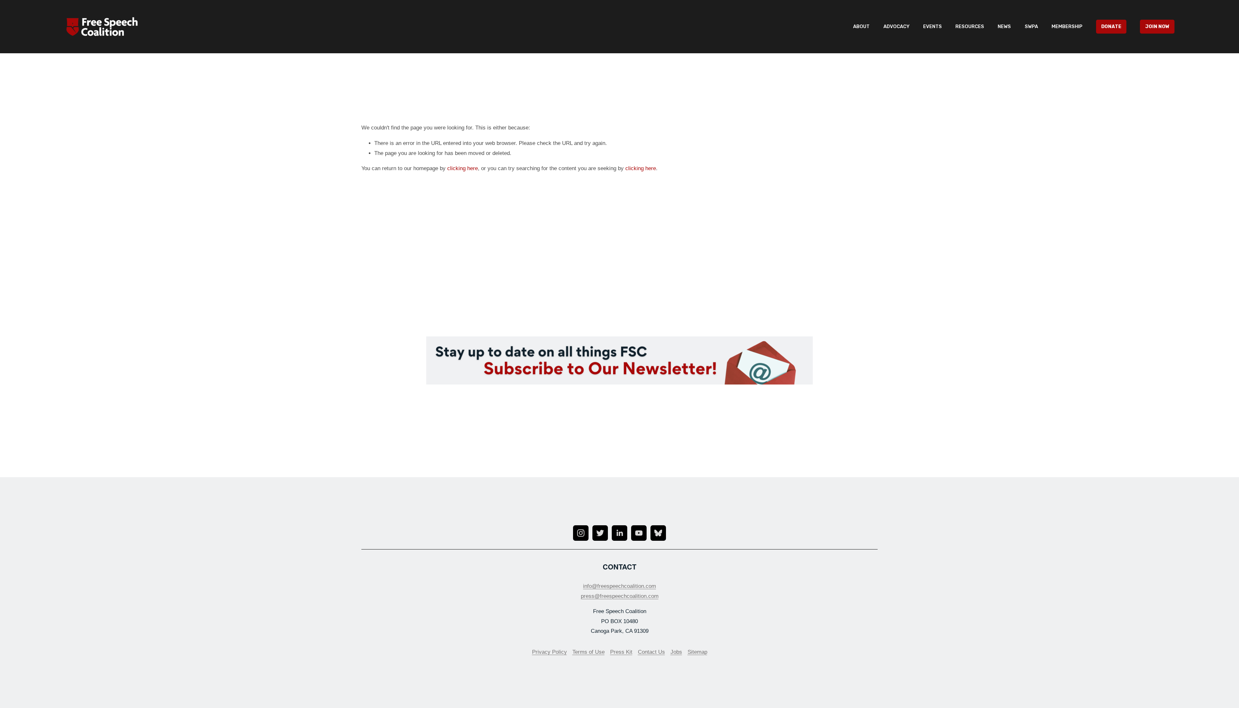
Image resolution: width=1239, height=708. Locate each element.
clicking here (462, 168)
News (1004, 26)
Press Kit (621, 652)
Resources (969, 26)
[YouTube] (639, 533)
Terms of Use (588, 652)
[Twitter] (600, 533)
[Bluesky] (658, 533)
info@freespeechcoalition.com (619, 586)
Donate (1111, 26)
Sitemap (697, 652)
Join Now (1157, 26)
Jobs (676, 652)
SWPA (1031, 26)
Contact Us (651, 652)
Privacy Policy (549, 652)
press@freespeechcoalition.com (620, 596)
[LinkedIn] (619, 533)
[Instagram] (581, 533)
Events (932, 26)
